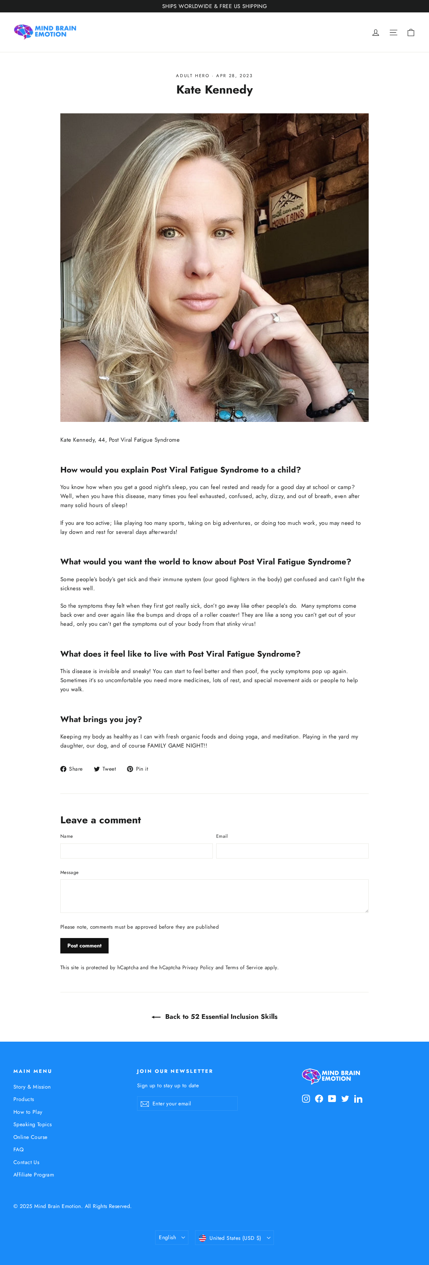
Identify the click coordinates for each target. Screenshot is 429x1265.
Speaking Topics (32, 1124)
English (167, 1237)
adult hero (192, 75)
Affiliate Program (33, 1174)
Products (23, 1099)
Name (66, 836)
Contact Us (26, 1162)
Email (222, 836)
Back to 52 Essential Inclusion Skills (220, 1017)
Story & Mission (32, 1087)
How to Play (28, 1112)
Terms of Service (244, 967)
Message (69, 872)
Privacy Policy (197, 967)
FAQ (18, 1149)
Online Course (30, 1137)
